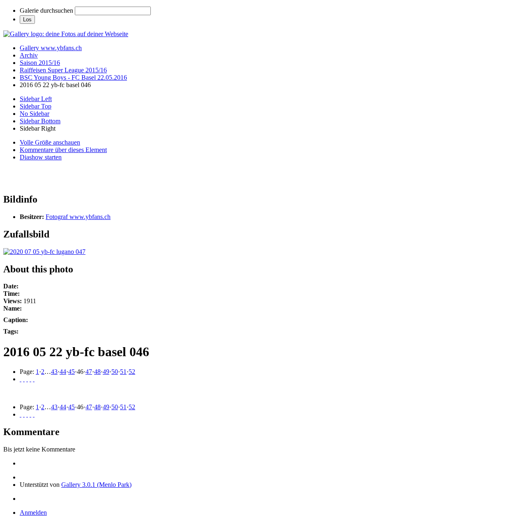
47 (88, 371)
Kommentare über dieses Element (63, 149)
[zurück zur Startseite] (65, 33)
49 (106, 371)
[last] (34, 379)
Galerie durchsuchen (46, 10)
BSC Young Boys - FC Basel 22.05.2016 (73, 77)
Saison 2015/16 (40, 62)
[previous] (24, 379)
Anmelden (33, 512)
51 (123, 371)
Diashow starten (41, 157)
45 (71, 371)
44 (63, 371)
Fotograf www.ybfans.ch (78, 216)
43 (54, 371)
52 (132, 371)
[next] (30, 379)
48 (97, 371)
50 (114, 371)
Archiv (29, 55)
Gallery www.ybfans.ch (51, 47)
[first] (20, 379)
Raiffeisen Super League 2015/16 (63, 70)
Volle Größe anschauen (50, 142)
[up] (27, 379)
